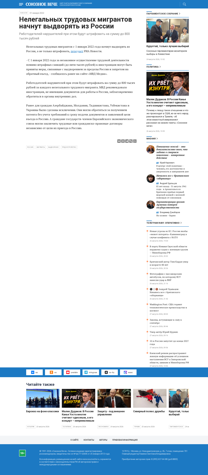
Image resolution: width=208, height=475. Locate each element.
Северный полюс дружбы (149, 411)
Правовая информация (125, 440)
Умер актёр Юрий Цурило (164, 331)
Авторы (103, 440)
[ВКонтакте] (119, 141)
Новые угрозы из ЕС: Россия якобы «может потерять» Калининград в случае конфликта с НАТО (168, 234)
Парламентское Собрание (162, 13)
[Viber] (131, 141)
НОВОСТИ (23, 13)
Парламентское (176, 427)
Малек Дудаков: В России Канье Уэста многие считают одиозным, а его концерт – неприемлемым (167, 102)
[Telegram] (127, 141)
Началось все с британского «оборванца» (172, 177)
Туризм (137, 427)
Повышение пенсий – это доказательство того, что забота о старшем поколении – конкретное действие (171, 152)
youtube (74, 372)
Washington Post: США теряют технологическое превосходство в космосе (168, 307)
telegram (93, 372)
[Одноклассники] (123, 141)
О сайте (74, 440)
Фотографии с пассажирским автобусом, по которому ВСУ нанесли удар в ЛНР (166, 277)
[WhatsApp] (135, 141)
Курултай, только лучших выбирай (167, 46)
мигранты (41, 147)
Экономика (103, 427)
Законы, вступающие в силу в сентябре (166, 321)
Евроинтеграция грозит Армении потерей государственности (170, 204)
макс (130, 372)
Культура (30, 427)
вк (37, 372)
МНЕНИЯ (151, 138)
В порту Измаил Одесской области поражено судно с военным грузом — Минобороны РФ (169, 249)
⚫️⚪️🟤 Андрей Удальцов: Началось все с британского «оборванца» (165, 292)
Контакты (89, 440)
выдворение (53, 147)
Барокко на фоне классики (42, 411)
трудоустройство (69, 147)
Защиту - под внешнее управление (111, 413)
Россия (30, 147)
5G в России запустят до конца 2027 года (169, 342)
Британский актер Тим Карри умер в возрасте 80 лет (169, 263)
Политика (152, 67)
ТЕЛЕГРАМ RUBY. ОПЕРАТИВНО (163, 223)
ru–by (111, 372)
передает (77, 51)
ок (55, 372)
